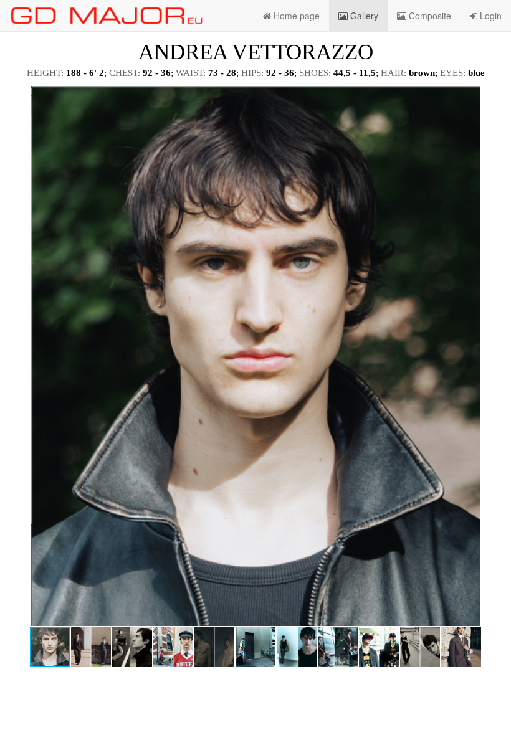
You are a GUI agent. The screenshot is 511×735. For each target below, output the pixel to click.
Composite (428, 15)
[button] (490, 97)
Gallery (363, 15)
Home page (295, 15)
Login (489, 15)
